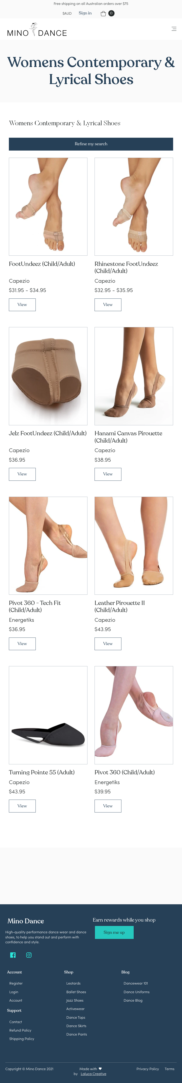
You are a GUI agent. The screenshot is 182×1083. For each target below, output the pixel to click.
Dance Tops (75, 1017)
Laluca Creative (93, 1073)
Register (16, 983)
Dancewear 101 (136, 983)
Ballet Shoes (76, 991)
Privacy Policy (147, 1068)
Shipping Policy (21, 1038)
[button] (171, 29)
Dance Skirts (76, 1025)
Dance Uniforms (137, 991)
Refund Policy (20, 1030)
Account (15, 1000)
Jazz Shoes (74, 1000)
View (22, 305)
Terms (169, 1068)
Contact (15, 1021)
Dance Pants (76, 1034)
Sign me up (114, 932)
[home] (37, 29)
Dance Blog (133, 1000)
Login (13, 991)
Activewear (75, 1008)
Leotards (73, 983)
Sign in (85, 13)
